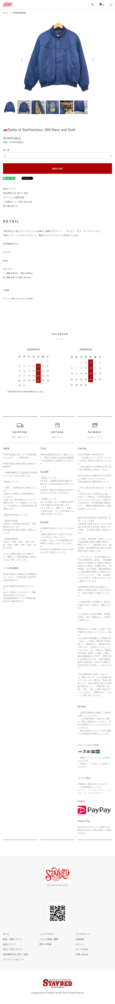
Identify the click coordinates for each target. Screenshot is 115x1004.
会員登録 (80, 939)
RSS (41, 944)
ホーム (5, 12)
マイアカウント (83, 933)
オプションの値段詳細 (13, 197)
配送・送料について (12, 939)
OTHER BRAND (19, 12)
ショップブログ (46, 933)
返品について (9, 188)
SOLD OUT (57, 168)
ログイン (80, 944)
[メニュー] (110, 4)
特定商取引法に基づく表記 (15, 192)
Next (92, 59)
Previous (22, 59)
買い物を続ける (10, 205)
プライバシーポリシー (13, 959)
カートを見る (82, 949)
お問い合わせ (82, 954)
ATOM (48, 944)
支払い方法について (12, 949)
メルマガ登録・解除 (48, 939)
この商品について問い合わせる (17, 201)
